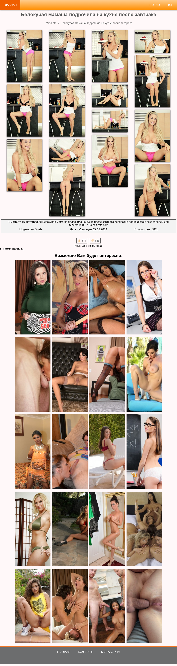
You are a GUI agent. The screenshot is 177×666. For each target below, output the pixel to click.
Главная (10, 4)
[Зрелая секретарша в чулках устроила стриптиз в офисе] (144, 297)
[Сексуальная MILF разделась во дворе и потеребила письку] (107, 452)
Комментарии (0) (13, 248)
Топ (170, 4)
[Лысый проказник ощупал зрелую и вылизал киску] (33, 297)
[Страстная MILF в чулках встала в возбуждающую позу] (107, 375)
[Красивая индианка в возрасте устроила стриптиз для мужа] (33, 452)
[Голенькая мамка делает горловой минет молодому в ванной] (33, 375)
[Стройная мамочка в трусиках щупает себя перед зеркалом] (107, 529)
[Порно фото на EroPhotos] (70, 606)
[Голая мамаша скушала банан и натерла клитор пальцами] (70, 297)
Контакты (85, 651)
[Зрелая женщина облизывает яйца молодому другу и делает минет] (70, 452)
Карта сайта (110, 651)
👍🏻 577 (81, 240)
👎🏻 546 (95, 240)
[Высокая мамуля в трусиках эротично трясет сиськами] (33, 529)
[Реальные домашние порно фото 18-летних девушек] (33, 606)
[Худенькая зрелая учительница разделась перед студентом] (144, 452)
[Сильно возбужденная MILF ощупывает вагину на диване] (70, 375)
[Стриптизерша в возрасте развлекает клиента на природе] (70, 529)
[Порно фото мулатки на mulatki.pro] (107, 606)
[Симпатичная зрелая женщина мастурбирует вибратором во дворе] (144, 375)
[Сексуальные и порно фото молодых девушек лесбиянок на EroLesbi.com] (144, 529)
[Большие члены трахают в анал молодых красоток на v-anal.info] (144, 606)
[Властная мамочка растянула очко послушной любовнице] (107, 297)
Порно (155, 4)
